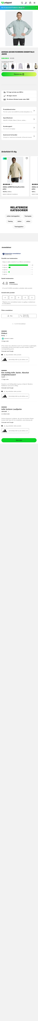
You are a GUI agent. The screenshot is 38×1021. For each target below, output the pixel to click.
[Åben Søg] (22, 3)
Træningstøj (28, 216)
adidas (28, 221)
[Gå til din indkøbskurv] (30, 3)
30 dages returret (12, 95)
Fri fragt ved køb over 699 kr (15, 92)
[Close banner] (36, 8)
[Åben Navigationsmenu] (34, 3)
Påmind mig (18, 74)
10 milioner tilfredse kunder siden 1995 (18, 99)
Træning (10, 221)
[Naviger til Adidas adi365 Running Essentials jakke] (12, 66)
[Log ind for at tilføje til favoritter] (26, 158)
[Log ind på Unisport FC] (26, 3)
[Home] (6, 3)
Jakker (19, 221)
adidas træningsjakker (13, 216)
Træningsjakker (19, 226)
